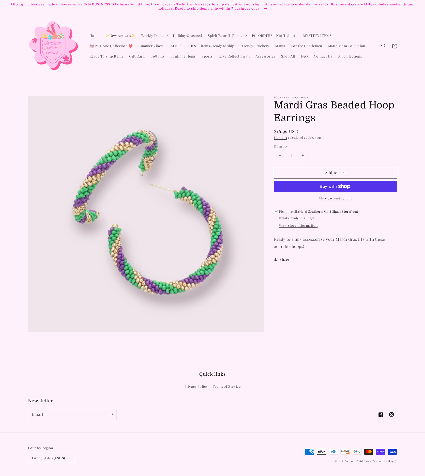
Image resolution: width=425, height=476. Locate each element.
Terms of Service (227, 386)
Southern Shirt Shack (358, 461)
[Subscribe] (111, 414)
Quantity (281, 146)
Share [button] (284, 259)
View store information (298, 225)
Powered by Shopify (384, 461)
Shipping (280, 137)
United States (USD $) (48, 458)
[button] (383, 46)
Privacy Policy (196, 386)
